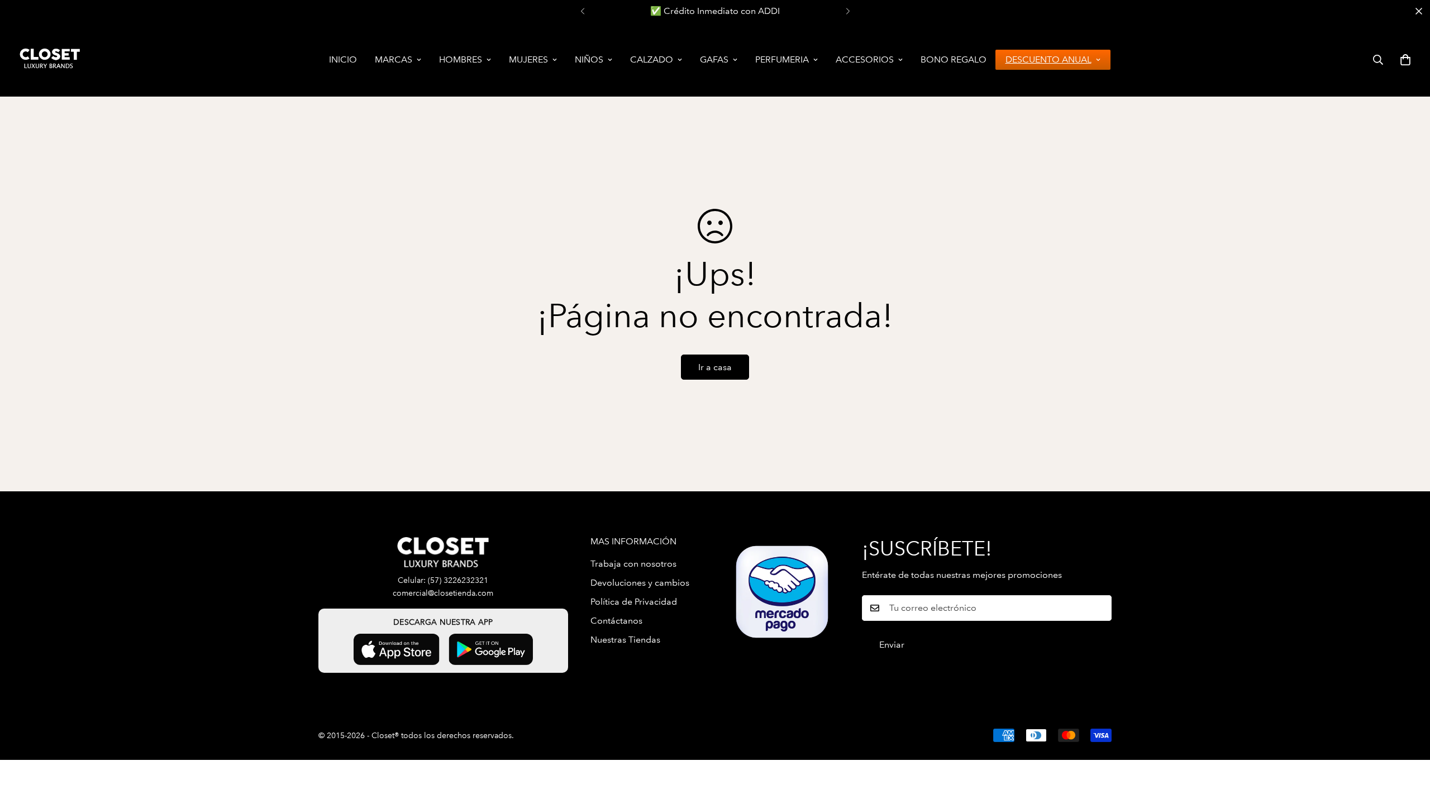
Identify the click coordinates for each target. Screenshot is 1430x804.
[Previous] (582, 11)
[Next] (847, 11)
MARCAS (393, 59)
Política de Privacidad (633, 601)
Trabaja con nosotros (633, 563)
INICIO (343, 59)
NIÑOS (589, 59)
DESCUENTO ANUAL (1048, 59)
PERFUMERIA (782, 59)
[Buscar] (1378, 59)
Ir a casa (715, 367)
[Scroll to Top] (1408, 743)
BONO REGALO (953, 59)
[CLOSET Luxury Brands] (48, 59)
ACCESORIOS (865, 59)
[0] (1405, 60)
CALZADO (651, 59)
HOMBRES (460, 59)
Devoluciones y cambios (639, 582)
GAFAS (714, 59)
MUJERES (528, 59)
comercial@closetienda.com (443, 593)
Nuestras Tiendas (625, 639)
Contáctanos (616, 620)
